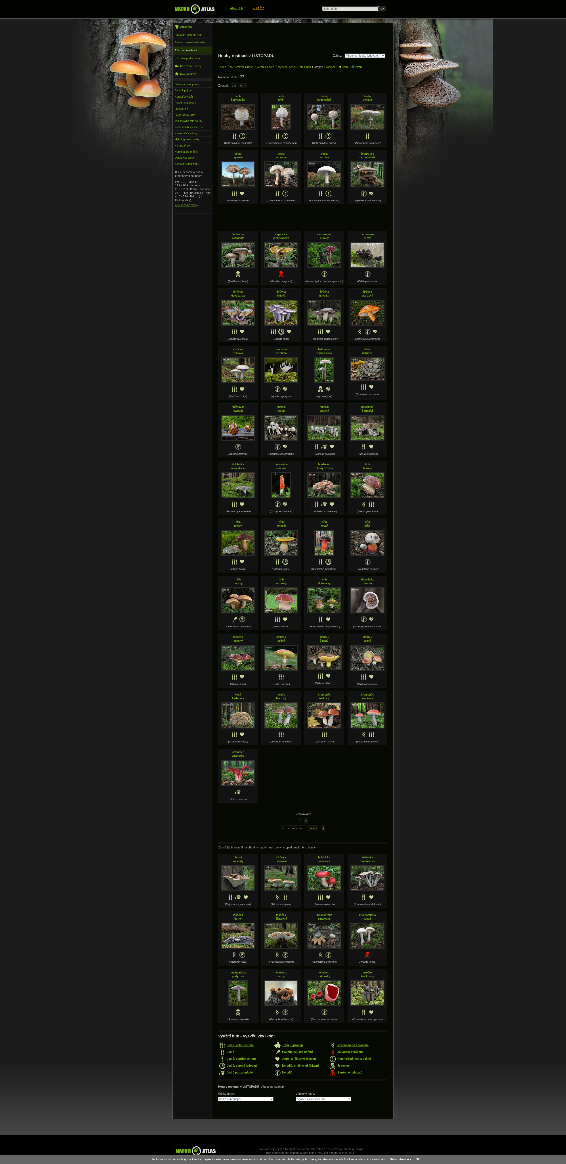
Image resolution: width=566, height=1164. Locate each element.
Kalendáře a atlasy (186, 133)
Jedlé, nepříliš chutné (241, 1058)
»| (323, 828)
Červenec (281, 67)
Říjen (307, 67)
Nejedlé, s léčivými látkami (300, 1065)
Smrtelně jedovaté (349, 1072)
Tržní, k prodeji (292, 1045)
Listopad (317, 67)
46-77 (243, 86)
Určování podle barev (188, 58)
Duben (249, 67)
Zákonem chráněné (350, 1052)
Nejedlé (287, 1072)
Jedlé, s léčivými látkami (299, 1058)
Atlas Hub (236, 8)
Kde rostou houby (190, 66)
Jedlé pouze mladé (240, 1072)
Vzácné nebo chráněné (353, 1045)
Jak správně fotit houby (188, 121)
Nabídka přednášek (186, 151)
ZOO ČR (258, 8)
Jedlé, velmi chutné (240, 1045)
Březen (239, 67)
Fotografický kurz (185, 115)
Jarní (345, 67)
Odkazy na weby (185, 157)
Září (300, 67)
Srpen (292, 67)
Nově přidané (188, 74)
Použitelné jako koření (297, 1052)
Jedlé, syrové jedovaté (242, 1065)
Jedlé (230, 1052)
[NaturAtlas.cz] (194, 9)
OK (418, 1159)
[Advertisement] (298, 38)
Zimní (359, 67)
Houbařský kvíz (184, 96)
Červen (269, 67)
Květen (259, 67)
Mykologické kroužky (187, 139)
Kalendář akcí (183, 145)
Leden (222, 67)
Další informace (400, 1159)
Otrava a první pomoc (187, 84)
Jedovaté (343, 1065)
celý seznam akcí (185, 205)
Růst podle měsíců (186, 50)
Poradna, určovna (185, 102)
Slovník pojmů (183, 90)
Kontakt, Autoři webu (187, 164)
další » (313, 828)
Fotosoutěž (181, 109)
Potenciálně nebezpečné (354, 1058)
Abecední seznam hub (188, 34)
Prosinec (330, 67)
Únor (230, 67)
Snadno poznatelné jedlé (190, 42)
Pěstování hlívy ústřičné (189, 127)
